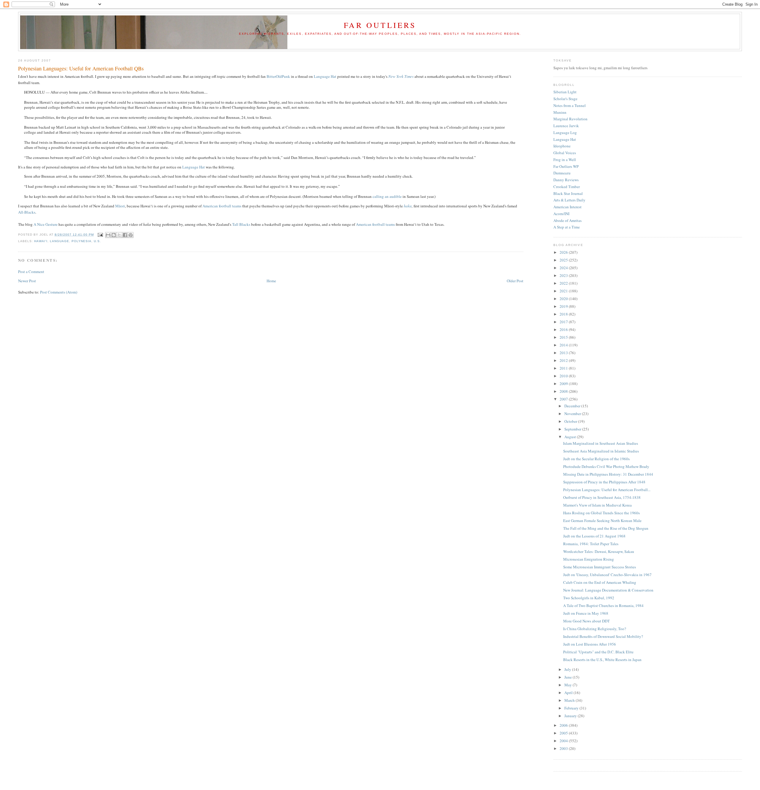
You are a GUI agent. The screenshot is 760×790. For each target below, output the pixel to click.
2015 (564, 337)
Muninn (559, 112)
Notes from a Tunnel (569, 105)
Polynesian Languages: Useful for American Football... (606, 489)
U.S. (97, 241)
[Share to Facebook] (125, 235)
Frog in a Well (564, 159)
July (568, 669)
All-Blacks (26, 212)
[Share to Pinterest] (131, 235)
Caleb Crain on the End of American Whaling (599, 582)
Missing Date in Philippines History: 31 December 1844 (608, 474)
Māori (120, 206)
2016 (564, 329)
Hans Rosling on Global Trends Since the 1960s (601, 512)
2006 (564, 725)
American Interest (567, 206)
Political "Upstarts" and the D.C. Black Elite (598, 652)
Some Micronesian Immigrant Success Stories (599, 567)
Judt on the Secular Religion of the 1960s (596, 458)
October (571, 421)
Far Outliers (380, 25)
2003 (564, 748)
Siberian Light (565, 91)
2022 (564, 283)
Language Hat (325, 76)
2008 (564, 391)
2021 (564, 291)
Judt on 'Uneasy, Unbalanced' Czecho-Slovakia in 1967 (607, 574)
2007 (564, 399)
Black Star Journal (568, 193)
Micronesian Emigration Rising (588, 559)
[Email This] (108, 235)
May (568, 684)
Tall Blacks (241, 224)
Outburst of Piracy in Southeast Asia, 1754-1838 (602, 497)
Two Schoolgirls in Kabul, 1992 (588, 597)
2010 (564, 376)
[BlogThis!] (114, 235)
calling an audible (387, 196)
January (571, 715)
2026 (564, 252)
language (59, 241)
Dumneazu (562, 173)
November (573, 413)
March (570, 700)
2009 (564, 383)
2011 (564, 368)
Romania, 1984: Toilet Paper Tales (590, 543)
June (568, 677)
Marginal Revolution (570, 119)
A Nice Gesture (46, 224)
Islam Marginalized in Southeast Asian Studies (600, 443)
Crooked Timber (566, 186)
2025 (564, 260)
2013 (564, 352)
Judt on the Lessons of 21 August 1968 (594, 536)
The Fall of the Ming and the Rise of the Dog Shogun (605, 528)
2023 (564, 275)
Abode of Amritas (567, 220)
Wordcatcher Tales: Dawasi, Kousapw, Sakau (598, 551)
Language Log (565, 132)
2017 (564, 321)
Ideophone (562, 146)
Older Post (515, 280)
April (569, 692)
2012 (564, 360)
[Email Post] (100, 234)
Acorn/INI (561, 213)
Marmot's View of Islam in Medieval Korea (597, 505)
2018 (564, 314)
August (570, 436)
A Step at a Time (566, 227)
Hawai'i (41, 241)
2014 (564, 345)
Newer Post (27, 280)
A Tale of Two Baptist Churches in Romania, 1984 (603, 605)
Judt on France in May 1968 (585, 613)
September (573, 429)
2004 (564, 740)
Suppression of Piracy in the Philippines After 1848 (604, 482)
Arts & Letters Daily (569, 200)
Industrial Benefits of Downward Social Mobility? (603, 636)
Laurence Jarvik (566, 125)
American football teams (221, 206)
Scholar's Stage (565, 98)
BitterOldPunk (278, 76)
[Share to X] (119, 235)
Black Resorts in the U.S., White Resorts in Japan (602, 659)
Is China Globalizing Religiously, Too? (594, 628)
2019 (564, 306)
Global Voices (564, 152)
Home (271, 280)
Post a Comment (31, 271)
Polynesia (81, 241)
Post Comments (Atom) (58, 292)
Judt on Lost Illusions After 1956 (589, 644)
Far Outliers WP (566, 166)
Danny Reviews (566, 179)
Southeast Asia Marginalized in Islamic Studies (601, 451)
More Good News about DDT (586, 621)
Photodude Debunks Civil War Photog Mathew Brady (606, 466)
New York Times (401, 76)
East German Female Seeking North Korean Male (602, 520)
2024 (564, 267)
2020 (564, 298)
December (572, 406)
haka (408, 206)
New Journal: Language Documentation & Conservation (608, 590)
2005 (564, 733)
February (572, 708)
